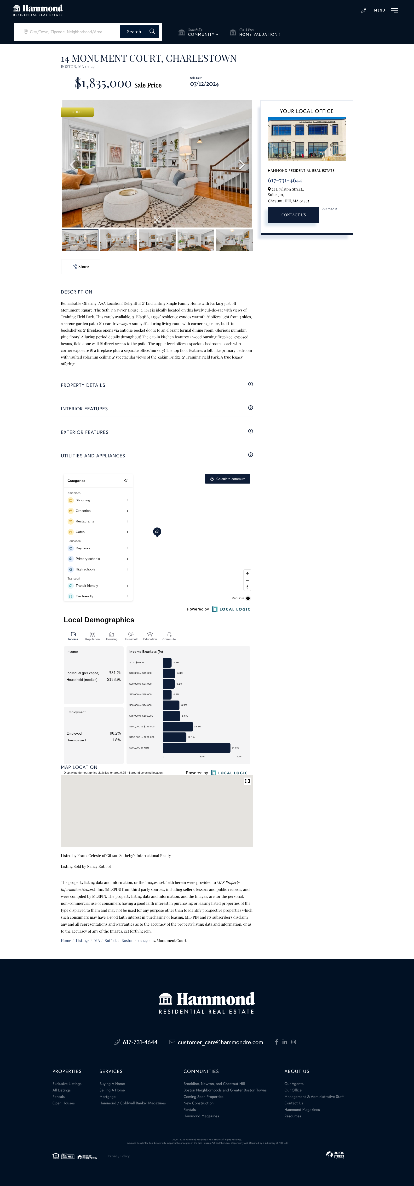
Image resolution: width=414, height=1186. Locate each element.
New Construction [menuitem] (198, 1103)
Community (201, 34)
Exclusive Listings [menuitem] (66, 1083)
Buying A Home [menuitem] (112, 1083)
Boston (127, 940)
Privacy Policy (119, 1156)
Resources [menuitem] (292, 1116)
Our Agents (330, 208)
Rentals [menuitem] (58, 1096)
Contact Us (294, 214)
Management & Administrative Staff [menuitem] (314, 1096)
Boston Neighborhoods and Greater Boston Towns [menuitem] (225, 1090)
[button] (139, 31)
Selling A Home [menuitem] (112, 1090)
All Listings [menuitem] (61, 1090)
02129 (143, 940)
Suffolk (111, 940)
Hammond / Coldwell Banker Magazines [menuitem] (132, 1103)
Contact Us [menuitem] (293, 1103)
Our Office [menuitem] (293, 1090)
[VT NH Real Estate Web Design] (335, 1155)
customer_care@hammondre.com (220, 1042)
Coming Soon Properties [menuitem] (203, 1096)
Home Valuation (258, 34)
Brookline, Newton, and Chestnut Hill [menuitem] (214, 1083)
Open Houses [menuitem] (63, 1103)
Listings (83, 940)
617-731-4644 (363, 10)
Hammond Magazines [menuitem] (201, 1116)
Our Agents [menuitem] (294, 1083)
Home (66, 940)
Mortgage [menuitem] (107, 1096)
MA (97, 940)
